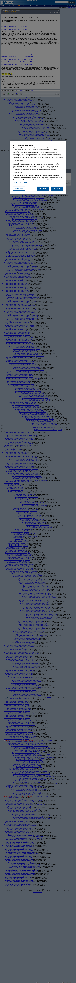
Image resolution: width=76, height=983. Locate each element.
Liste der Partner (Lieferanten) (20, 182)
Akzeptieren (57, 188)
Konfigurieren (19, 188)
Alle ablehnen (42, 188)
